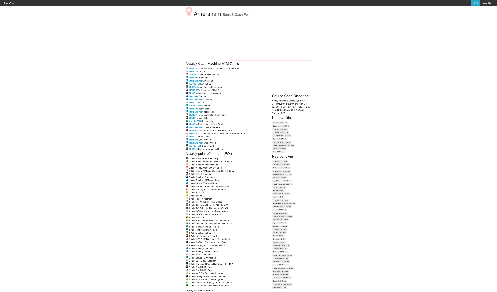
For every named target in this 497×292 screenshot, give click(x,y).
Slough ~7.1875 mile (279, 187)
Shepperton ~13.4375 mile (281, 261)
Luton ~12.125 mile (279, 242)
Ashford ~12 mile (278, 236)
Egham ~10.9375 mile (280, 223)
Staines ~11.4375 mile (280, 226)
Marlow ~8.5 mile (278, 197)
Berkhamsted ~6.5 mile (280, 129)
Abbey (192, 74)
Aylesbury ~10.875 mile (280, 219)
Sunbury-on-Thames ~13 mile (282, 255)
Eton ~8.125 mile (278, 190)
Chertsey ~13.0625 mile (280, 258)
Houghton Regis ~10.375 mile (282, 207)
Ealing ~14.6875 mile (279, 281)
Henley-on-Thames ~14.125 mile (283, 268)
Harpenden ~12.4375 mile (281, 245)
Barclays (193, 77)
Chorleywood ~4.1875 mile (281, 171)
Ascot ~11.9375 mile (279, 232)
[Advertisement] (205, 38)
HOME (475, 3)
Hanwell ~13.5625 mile (280, 265)
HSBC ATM (194, 68)
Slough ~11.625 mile (279, 148)
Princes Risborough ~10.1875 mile (284, 203)
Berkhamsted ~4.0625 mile (281, 168)
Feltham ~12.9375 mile (280, 252)
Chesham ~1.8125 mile (280, 123)
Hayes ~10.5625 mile (279, 210)
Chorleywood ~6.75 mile (280, 132)
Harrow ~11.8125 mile (280, 229)
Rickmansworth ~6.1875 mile (282, 174)
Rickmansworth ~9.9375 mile (282, 136)
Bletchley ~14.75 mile (279, 287)
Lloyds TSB (195, 83)
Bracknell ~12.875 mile (280, 249)
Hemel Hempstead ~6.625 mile (282, 184)
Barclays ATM (196, 80)
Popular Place (487, 3)
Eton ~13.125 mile (278, 152)
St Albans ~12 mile (279, 239)
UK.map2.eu (8, 3)
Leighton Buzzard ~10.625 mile (282, 216)
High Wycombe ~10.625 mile (282, 142)
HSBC (192, 71)
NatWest (193, 86)
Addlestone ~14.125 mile (280, 271)
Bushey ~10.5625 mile (280, 213)
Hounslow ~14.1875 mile (280, 274)
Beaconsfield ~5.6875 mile (281, 126)
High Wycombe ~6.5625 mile (282, 181)
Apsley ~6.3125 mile (279, 177)
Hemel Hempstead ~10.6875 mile (283, 145)
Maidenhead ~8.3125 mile (281, 194)
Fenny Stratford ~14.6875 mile (282, 284)
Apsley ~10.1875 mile (279, 139)
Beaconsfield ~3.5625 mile (281, 165)
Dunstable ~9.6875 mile (280, 200)
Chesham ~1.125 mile (280, 161)
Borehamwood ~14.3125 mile (282, 278)
